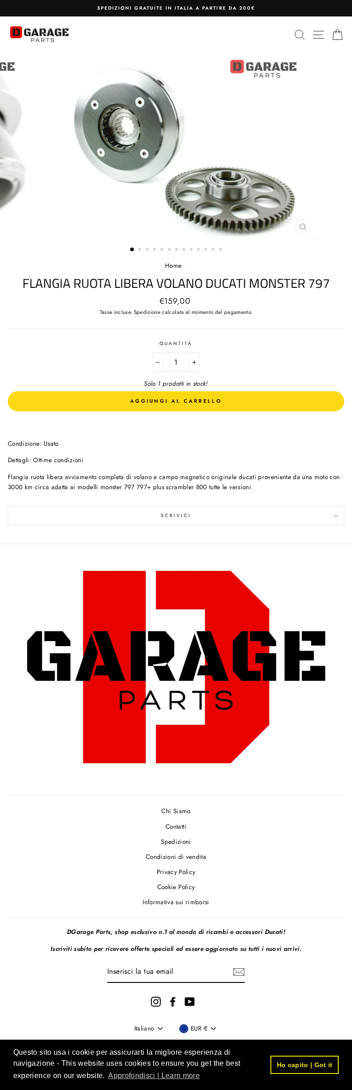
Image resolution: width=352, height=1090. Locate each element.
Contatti (176, 826)
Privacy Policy (176, 871)
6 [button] (170, 250)
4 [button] (155, 250)
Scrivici (176, 515)
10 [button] (199, 250)
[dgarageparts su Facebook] (173, 1002)
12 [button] (214, 250)
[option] (176, 8)
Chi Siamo (175, 810)
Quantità (176, 343)
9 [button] (192, 250)
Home (174, 265)
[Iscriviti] (239, 971)
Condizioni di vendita (176, 856)
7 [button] (177, 250)
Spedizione (147, 312)
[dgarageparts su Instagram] (156, 1002)
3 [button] (148, 250)
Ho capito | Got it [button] (305, 1064)
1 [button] (132, 250)
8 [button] (184, 250)
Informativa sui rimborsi (176, 902)
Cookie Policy (176, 886)
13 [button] (221, 250)
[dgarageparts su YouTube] (190, 1002)
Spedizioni (176, 841)
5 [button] (162, 250)
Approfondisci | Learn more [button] (154, 1075)
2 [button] (140, 250)
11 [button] (206, 250)
